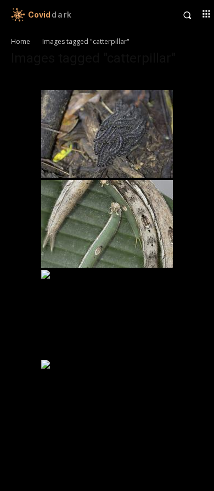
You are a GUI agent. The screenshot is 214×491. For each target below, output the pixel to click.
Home (20, 41)
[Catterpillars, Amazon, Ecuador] (107, 134)
